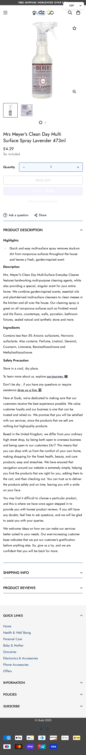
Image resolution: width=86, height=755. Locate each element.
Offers (7, 671)
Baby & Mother (13, 645)
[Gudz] (43, 12)
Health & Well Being (17, 632)
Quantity (9, 167)
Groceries (9, 652)
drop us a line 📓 (29, 390)
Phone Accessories (15, 664)
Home (7, 626)
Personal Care (12, 639)
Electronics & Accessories (20, 658)
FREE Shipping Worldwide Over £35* (43, 2)
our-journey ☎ (57, 376)
